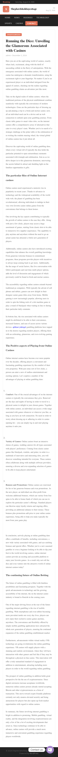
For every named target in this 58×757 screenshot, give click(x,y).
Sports (8, 23)
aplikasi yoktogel (19, 327)
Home (7, 17)
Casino (19, 23)
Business (28, 17)
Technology (42, 17)
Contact (31, 23)
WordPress (34, 753)
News (17, 17)
